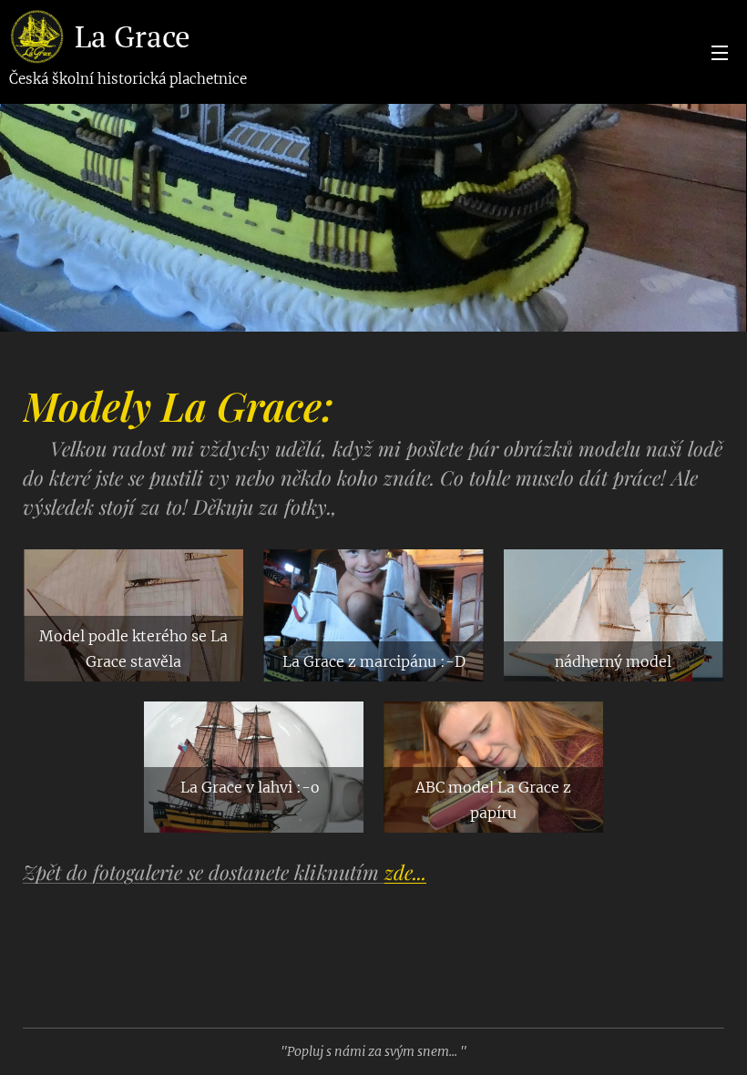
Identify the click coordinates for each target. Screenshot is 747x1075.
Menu (719, 52)
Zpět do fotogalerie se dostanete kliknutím (224, 872)
